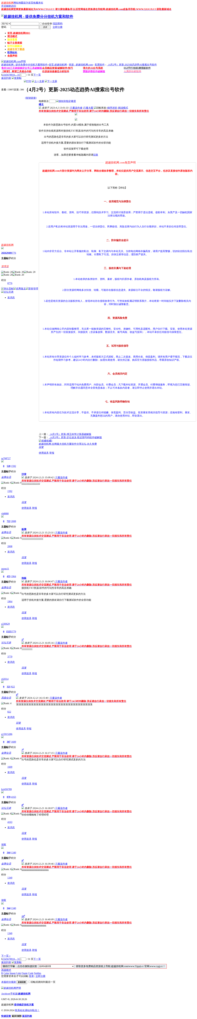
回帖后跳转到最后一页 (43, 982)
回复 (95, 154)
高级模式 (6, 970)
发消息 (11, 297)
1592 (13, 466)
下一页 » (5, 955)
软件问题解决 (14, 46)
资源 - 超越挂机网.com (81, 64)
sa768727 (6, 458)
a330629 (5, 623)
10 (13, 74)
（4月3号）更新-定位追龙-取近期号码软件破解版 (75, 437)
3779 (13, 631)
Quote (25, 973)
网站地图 (18, 2)
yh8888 (5, 513)
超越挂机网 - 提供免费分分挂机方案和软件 (24, 64)
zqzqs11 (5, 568)
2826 (3, 253)
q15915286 (6, 734)
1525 (8, 631)
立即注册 (57, 27)
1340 (13, 852)
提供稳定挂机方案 (24, 1004)
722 (8, 521)
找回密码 (57, 23)
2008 (13, 521)
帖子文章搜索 (14, 42)
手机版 (14, 993)
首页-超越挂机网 (18, 33)
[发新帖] (17, 78)
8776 (13, 253)
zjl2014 (4, 679)
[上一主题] (38, 81)
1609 (13, 741)
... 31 (17, 74)
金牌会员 (6, 477)
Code (30, 973)
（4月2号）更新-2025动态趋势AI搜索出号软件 (132, 64)
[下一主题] (51, 81)
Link (18, 973)
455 (8, 576)
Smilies (37, 973)
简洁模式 (12, 36)
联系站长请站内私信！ (27, 1010)
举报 (51, 453)
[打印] (27, 81)
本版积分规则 (8, 982)
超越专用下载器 (16, 49)
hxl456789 (6, 789)
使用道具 (44, 453)
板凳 (24, 529)
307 (8, 741)
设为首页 (28, 2)
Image (13, 973)
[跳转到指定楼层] (66, 101)
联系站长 (12, 52)
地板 (24, 578)
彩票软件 (100, 64)
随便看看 (12, 39)
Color (6, 973)
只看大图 (88, 107)
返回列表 (6, 78)
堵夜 (3, 844)
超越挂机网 (7, 2)
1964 (13, 576)
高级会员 (6, 697)
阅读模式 (123, 107)
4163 (13, 797)
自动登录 (47, 23)
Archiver (5, 993)
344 (8, 852)
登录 (31, 976)
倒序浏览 (112, 107)
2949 (8, 253)
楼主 (41, 104)
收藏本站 (38, 2)
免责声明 (12, 55)
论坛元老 (6, 642)
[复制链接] (30, 98)
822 (13, 686)
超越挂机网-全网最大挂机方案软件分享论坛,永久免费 (68, 444)
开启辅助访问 (8, 6)
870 (8, 797)
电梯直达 (44, 101)
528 (8, 466)
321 (8, 686)
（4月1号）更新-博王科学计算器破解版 (70, 434)
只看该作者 (76, 107)
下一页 (37, 74)
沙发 (24, 474)
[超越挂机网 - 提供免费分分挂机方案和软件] (37, 16)
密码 (3, 27)
